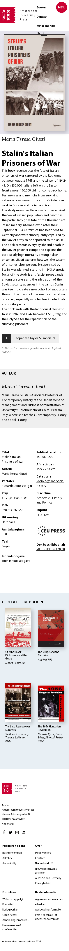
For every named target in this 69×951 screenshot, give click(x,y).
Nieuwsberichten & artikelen (46, 871)
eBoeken (40, 904)
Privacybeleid (42, 883)
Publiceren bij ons (13, 846)
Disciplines (9, 892)
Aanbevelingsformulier (48, 909)
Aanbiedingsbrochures (15, 920)
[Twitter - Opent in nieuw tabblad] (11, 834)
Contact (41, 16)
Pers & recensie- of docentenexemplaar (47, 917)
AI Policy (7, 858)
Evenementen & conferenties (11, 927)
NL (44, 33)
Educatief (7, 904)
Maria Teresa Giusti (23, 386)
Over (38, 846)
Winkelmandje (45, 26)
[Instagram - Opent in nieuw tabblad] (18, 834)
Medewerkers (43, 853)
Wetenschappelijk (12, 899)
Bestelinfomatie (45, 892)
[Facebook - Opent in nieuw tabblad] (5, 834)
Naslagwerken (10, 909)
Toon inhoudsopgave (16, 561)
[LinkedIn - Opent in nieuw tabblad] (24, 834)
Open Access (9, 915)
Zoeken (41, 7)
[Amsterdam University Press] (18, 15)
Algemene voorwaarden (49, 899)
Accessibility (9, 863)
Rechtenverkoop (12, 853)
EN (38, 33)
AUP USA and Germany (48, 878)
